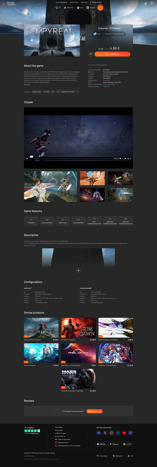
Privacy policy (59, 430)
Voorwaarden (59, 427)
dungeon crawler (36, 91)
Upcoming (84, 2)
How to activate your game (111, 74)
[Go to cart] (145, 3)
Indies (116, 82)
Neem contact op (60, 436)
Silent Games (107, 76)
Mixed (105, 86)
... (77, 91)
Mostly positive (107, 84)
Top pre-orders (74, 2)
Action (105, 82)
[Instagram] (111, 432)
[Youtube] (124, 432)
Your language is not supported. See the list (115, 72)
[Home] (9, 4)
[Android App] (114, 444)
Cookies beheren (29, 456)
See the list (106, 70)
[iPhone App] (101, 444)
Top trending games (61, 2)
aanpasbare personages (68, 91)
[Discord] (98, 432)
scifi (53, 91)
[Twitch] (130, 432)
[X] (105, 432)
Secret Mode (106, 78)
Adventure (110, 82)
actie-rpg (46, 91)
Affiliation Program (60, 433)
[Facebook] (117, 432)
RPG (119, 82)
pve (58, 91)
